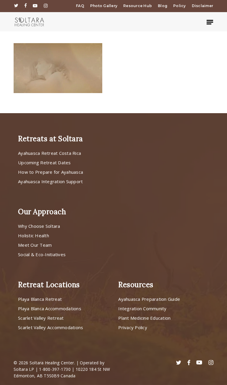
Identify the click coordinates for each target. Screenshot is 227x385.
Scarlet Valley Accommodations (50, 327)
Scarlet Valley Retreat (41, 318)
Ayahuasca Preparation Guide (149, 299)
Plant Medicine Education (144, 318)
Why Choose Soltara (39, 226)
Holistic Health (33, 235)
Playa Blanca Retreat (40, 299)
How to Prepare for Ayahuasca (50, 172)
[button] (210, 22)
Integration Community (142, 308)
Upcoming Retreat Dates (44, 162)
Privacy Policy (132, 327)
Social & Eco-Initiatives (42, 254)
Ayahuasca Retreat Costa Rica (49, 153)
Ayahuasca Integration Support (50, 181)
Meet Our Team (35, 245)
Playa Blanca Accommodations (49, 308)
